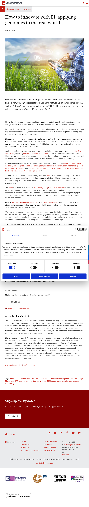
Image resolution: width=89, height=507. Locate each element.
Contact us (24, 442)
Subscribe (12, 416)
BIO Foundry (38, 188)
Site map (12, 434)
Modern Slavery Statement (30, 450)
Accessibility (25, 447)
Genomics (22, 379)
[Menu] (86, 3)
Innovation (14, 379)
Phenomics (9, 381)
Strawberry (37, 381)
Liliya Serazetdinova (50, 202)
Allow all (73, 276)
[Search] (83, 3)
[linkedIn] (49, 433)
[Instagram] (61, 433)
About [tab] (73, 236)
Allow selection (44, 276)
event (48, 176)
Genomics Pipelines (57, 188)
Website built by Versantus (44, 463)
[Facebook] (67, 433)
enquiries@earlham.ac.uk (72, 445)
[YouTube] (73, 433)
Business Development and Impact (25, 202)
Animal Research (49, 450)
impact (47, 379)
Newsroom (26, 9)
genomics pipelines (64, 381)
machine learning (25, 381)
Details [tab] (44, 236)
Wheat (44, 381)
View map (65, 455)
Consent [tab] (15, 236)
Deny (16, 276)
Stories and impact (13, 9)
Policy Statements (50, 447)
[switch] (33, 267)
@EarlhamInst (29, 365)
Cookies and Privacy (50, 442)
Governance (48, 444)
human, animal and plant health (35, 154)
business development (35, 379)
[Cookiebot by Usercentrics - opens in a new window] (77, 229)
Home (2, 9)
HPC (16, 381)
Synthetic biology (76, 379)
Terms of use (25, 444)
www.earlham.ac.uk (12, 365)
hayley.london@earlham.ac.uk (19, 309)
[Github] (79, 433)
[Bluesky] (55, 433)
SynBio (66, 379)
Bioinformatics (57, 379)
